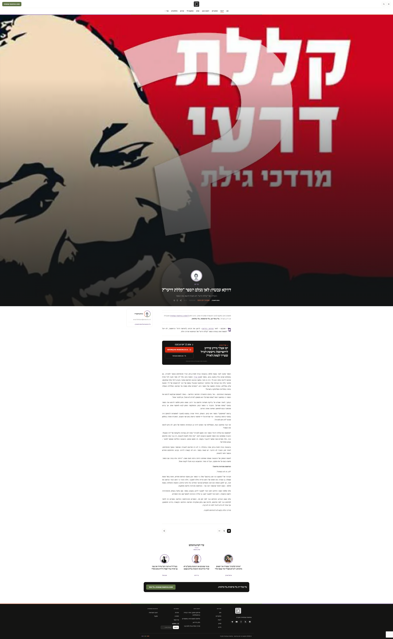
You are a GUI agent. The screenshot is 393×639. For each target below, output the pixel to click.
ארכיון (182, 11)
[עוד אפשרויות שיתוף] (164, 531)
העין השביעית (153, 612)
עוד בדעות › (196, 549)
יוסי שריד (197, 377)
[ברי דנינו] (196, 559)
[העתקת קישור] (219, 531)
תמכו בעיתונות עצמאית (12, 4)
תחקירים (215, 11)
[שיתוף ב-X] (224, 531)
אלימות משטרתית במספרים (191, 619)
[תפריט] (389, 4)
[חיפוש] (384, 4)
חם (227, 11)
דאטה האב (205, 11)
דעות (222, 11)
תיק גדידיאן (196, 622)
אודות (177, 612)
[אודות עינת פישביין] (196, 275)
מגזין (197, 11)
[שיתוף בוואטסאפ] (229, 531)
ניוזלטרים (174, 11)
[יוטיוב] (236, 622)
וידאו (219, 627)
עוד (167, 11)
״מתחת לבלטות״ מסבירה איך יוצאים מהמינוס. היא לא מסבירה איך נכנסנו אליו (228, 567)
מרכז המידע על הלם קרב (192, 626)
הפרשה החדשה (208, 328)
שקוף (156, 616)
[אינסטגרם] (241, 622)
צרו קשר (176, 620)
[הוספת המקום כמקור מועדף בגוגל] (174, 300)
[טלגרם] (232, 622)
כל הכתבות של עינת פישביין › (142, 324)
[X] (245, 622)
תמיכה (177, 616)
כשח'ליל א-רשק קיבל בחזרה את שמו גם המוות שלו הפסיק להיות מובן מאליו (165, 567)
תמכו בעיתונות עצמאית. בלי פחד (161, 587)
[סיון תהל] (164, 559)
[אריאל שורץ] (228, 559)
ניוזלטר (174, 624)
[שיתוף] (180, 300)
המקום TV (190, 11)
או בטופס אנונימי (178, 356)
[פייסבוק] (250, 622)
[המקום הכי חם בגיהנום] (238, 611)
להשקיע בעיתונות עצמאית (179, 316)
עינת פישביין (216, 300)
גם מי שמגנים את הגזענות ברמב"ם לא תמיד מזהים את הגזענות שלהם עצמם (196, 567)
